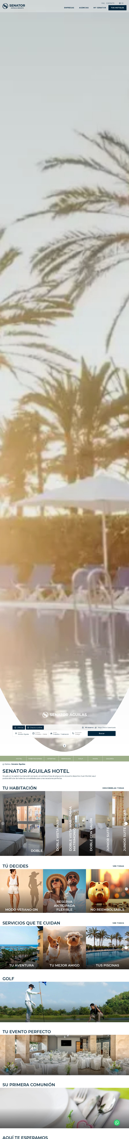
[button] (3, 823)
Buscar (102, 733)
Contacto (110, 3)
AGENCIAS (84, 8)
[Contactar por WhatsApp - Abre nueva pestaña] (117, 1123)
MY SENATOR (100, 8)
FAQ (103, 3)
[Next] (126, 888)
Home (7, 764)
